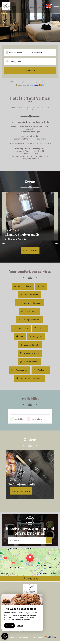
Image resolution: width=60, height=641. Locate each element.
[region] (22, 612)
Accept (9, 625)
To (32, 52)
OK (49, 540)
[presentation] (4, 20)
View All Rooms (30, 250)
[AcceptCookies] (4, 636)
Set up (20, 625)
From (11, 52)
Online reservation (21, 491)
